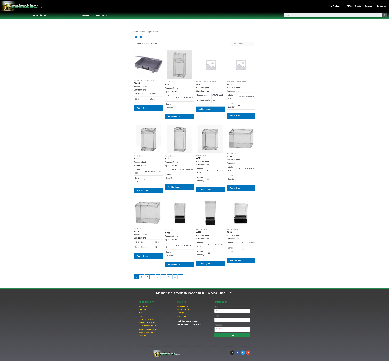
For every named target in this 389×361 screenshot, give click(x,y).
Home (136, 32)
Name (216, 307)
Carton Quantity (203, 100)
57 (175, 277)
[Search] (384, 15)
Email (216, 316)
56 (169, 277)
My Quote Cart (102, 15)
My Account (87, 15)
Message (218, 325)
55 (164, 277)
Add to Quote (142, 108)
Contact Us (381, 6)
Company (369, 6)
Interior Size (139, 94)
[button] (39, 15)
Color (137, 99)
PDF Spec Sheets (354, 6)
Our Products (334, 6)
